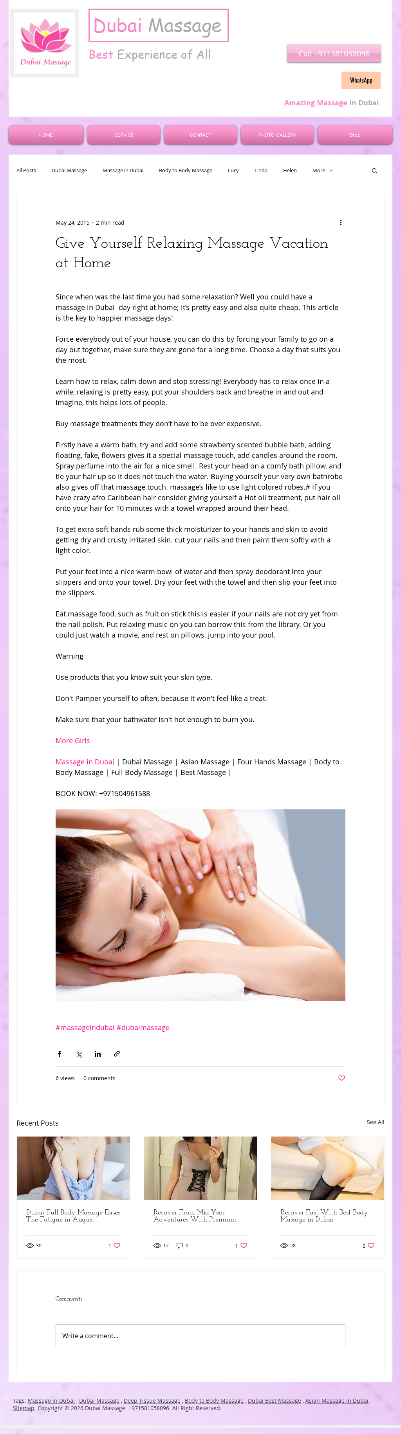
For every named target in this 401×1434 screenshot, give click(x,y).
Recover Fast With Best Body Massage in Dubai (324, 1216)
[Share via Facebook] (59, 1053)
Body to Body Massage (185, 170)
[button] (374, 170)
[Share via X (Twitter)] (78, 1053)
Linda (261, 170)
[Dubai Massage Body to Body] (200, 1168)
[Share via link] (117, 1053)
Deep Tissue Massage (152, 1400)
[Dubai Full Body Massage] (73, 1168)
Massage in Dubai (123, 170)
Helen (290, 170)
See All (376, 1122)
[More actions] (340, 222)
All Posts (26, 170)
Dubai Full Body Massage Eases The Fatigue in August (73, 1216)
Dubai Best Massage (274, 1400)
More (318, 170)
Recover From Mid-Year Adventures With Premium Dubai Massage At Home (195, 1216)
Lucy (233, 170)
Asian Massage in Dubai (336, 1400)
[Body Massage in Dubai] (327, 1168)
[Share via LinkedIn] (97, 1053)
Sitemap (23, 1408)
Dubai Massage (69, 170)
